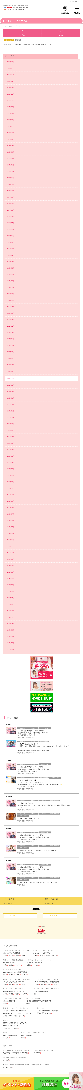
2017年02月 (10, 636)
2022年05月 (10, 300)
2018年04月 (10, 598)
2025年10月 (10, 107)
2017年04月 (10, 623)
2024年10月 (10, 184)
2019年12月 (10, 482)
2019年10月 (10, 494)
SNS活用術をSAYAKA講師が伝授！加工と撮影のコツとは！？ (33, 45)
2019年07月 (10, 514)
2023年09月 (10, 242)
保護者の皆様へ (49, 903)
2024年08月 (10, 197)
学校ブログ (22, 35)
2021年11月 (10, 339)
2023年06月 (10, 248)
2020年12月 (10, 404)
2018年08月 (10, 572)
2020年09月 (10, 424)
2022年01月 (10, 326)
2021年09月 (10, 352)
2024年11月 (10, 178)
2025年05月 (10, 139)
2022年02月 (10, 319)
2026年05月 (10, 75)
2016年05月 (10, 649)
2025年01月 (10, 165)
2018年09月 (10, 565)
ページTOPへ (54, 915)
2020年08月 (10, 430)
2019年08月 (10, 507)
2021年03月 (10, 391)
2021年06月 (10, 371)
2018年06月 (10, 585)
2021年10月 (10, 345)
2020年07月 (10, 437)
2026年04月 (10, 81)
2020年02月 (10, 469)
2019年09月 (10, 501)
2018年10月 (10, 559)
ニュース (60, 31)
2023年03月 (10, 261)
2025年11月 (10, 100)
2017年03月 (10, 630)
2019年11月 (10, 488)
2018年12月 (10, 546)
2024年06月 (10, 210)
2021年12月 (10, 332)
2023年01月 (10, 274)
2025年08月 (10, 120)
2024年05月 (10, 216)
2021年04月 (10, 385)
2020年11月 (10, 411)
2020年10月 (10, 417)
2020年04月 (10, 456)
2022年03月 (10, 313)
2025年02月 (10, 158)
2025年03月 (10, 152)
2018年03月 (10, 604)
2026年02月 (10, 87)
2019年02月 (10, 533)
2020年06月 (10, 443)
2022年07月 (10, 294)
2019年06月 (10, 520)
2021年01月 (10, 398)
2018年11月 (10, 553)
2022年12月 (10, 281)
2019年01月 (10, 540)
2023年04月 (10, 255)
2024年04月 (10, 223)
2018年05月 (10, 591)
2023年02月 (10, 268)
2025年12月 (10, 94)
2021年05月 (11, 378)
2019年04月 (10, 527)
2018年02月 (10, 610)
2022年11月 (10, 287)
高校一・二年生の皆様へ (52, 899)
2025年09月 (10, 113)
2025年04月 (10, 145)
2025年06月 (10, 132)
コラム (61, 35)
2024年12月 (10, 171)
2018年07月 (10, 578)
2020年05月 (10, 449)
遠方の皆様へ (8, 903)
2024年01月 (10, 229)
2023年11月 (10, 236)
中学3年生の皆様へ (9, 899)
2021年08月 (10, 358)
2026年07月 (10, 68)
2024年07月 (10, 203)
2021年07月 (10, 364)
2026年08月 (10, 62)
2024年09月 (10, 191)
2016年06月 (10, 643)
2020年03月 (10, 462)
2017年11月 (10, 617)
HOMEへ (12, 915)
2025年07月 (10, 126)
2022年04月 (10, 307)
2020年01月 (10, 475)
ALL (22, 31)
